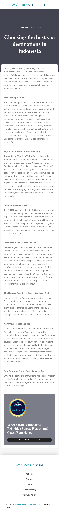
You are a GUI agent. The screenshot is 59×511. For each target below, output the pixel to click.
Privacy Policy (29, 495)
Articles (29, 474)
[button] (4, 4)
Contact (29, 479)
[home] (29, 4)
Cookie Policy (29, 489)
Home (29, 484)
